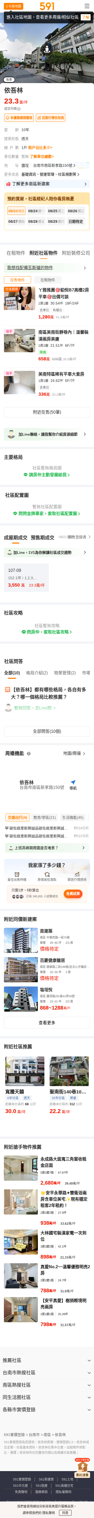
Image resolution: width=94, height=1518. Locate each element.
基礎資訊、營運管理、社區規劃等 (48, 174)
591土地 (67, 1479)
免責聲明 (21, 1492)
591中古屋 (20, 1486)
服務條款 (41, 1492)
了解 (85, 17)
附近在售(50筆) (47, 412)
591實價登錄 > (16, 1435)
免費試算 (73, 894)
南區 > (49, 1435)
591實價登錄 (22, 1479)
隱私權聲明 (63, 1492)
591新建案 (46, 1479)
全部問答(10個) (47, 731)
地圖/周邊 (72, 753)
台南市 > (36, 1435)
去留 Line (76, 38)
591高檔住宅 (64, 1486)
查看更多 (47, 1023)
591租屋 (42, 1486)
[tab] (17, 280)
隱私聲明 (48, 1513)
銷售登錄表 (77, 537)
